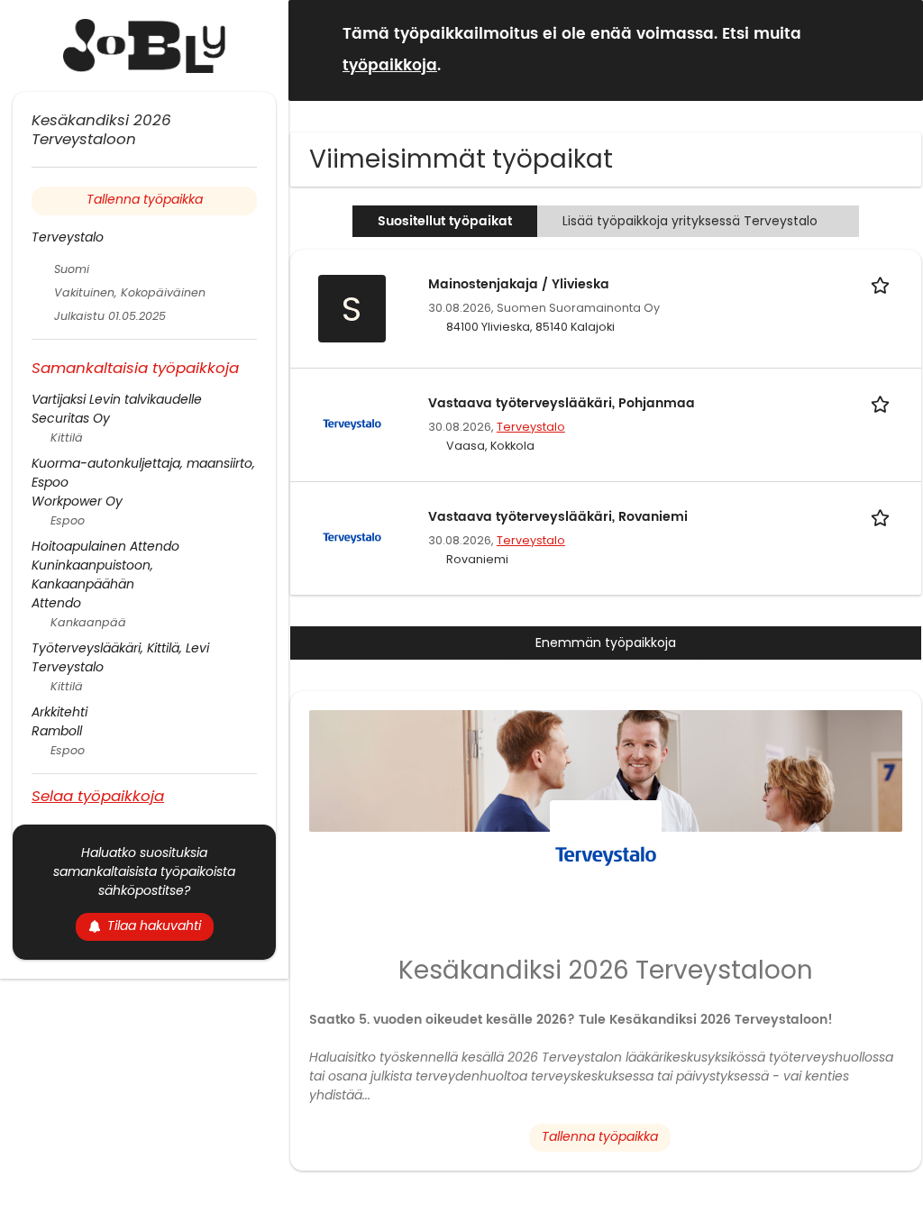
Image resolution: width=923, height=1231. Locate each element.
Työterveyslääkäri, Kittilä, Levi (120, 648)
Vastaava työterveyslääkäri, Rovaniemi (558, 516)
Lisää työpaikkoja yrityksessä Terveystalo (690, 221)
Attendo (56, 603)
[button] (895, 49)
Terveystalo (531, 426)
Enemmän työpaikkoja (605, 643)
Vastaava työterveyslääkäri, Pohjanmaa (561, 403)
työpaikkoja (390, 65)
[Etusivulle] (144, 46)
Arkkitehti (59, 712)
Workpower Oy (77, 501)
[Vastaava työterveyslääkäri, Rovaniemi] (351, 537)
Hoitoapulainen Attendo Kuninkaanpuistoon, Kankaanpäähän (105, 565)
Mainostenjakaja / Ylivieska (518, 284)
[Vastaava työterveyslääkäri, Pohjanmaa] (351, 424)
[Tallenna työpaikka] (883, 284)
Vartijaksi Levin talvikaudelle (117, 399)
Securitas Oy (71, 418)
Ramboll (57, 731)
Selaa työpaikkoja (98, 795)
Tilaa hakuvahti (154, 925)
